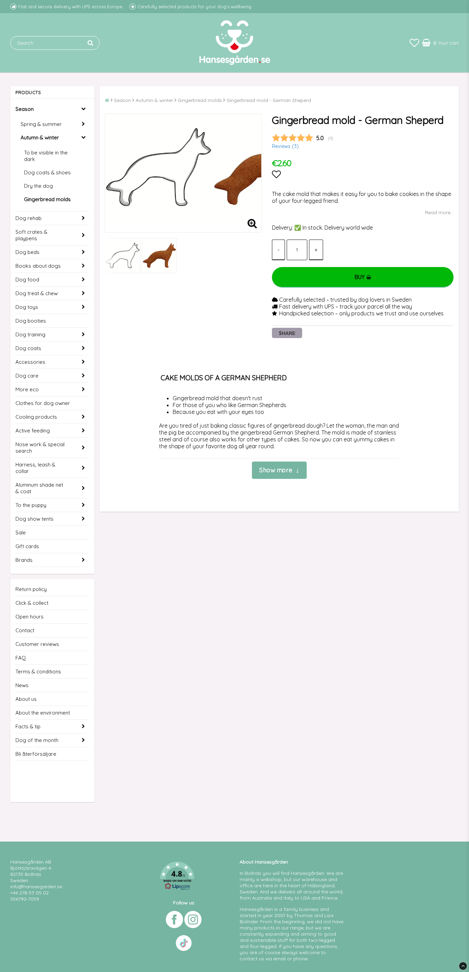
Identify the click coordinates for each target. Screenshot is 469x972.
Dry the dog (38, 186)
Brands (24, 560)
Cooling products (36, 417)
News (21, 685)
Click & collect (31, 603)
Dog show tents (34, 519)
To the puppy (30, 505)
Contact (24, 630)
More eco (27, 389)
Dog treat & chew (36, 293)
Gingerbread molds (47, 199)
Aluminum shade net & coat (39, 488)
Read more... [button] (439, 212)
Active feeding (32, 430)
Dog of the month (36, 740)
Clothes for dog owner (42, 403)
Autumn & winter (40, 137)
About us (26, 699)
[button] (414, 42)
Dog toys (26, 307)
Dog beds (27, 252)
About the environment (42, 712)
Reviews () (285, 146)
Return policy (31, 589)
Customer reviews (37, 644)
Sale (20, 532)
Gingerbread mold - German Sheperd (269, 100)
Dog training (30, 334)
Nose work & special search (40, 447)
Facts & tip (28, 726)
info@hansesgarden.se (36, 886)
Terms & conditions (38, 671)
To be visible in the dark (46, 155)
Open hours (29, 616)
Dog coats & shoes (47, 172)
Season (24, 109)
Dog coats (28, 348)
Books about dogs (38, 266)
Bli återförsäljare (35, 754)
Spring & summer (41, 124)
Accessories (30, 362)
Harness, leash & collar (35, 467)
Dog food (27, 279)
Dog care (26, 375)
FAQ (20, 658)
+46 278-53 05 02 (29, 893)
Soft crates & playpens (31, 235)
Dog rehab (28, 218)
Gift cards (27, 546)
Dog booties (30, 320)
